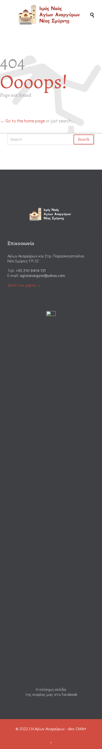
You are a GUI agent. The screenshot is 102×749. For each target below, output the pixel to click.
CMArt (81, 728)
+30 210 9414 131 (31, 270)
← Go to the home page (22, 121)
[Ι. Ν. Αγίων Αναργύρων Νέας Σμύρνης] (53, 14)
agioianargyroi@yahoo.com (42, 275)
